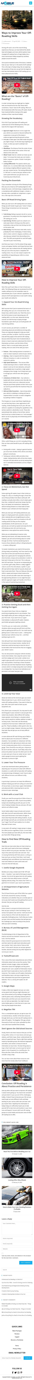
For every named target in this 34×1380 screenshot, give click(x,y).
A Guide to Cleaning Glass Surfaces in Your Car (13, 1294)
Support (17, 1337)
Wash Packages (17, 1331)
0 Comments (6, 43)
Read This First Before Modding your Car (17, 1151)
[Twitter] (15, 1372)
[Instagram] (18, 1372)
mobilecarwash (7, 41)
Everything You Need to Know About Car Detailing (18, 1312)
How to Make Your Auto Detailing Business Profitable (17, 1208)
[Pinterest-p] (21, 1372)
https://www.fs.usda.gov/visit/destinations (14, 908)
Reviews (17, 1334)
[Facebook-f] (12, 1372)
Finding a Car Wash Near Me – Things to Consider (18, 1309)
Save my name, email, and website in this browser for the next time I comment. (16, 1257)
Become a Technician (17, 1340)
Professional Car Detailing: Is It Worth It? (12, 1279)
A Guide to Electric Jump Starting (10, 1291)
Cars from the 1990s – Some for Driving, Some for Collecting (17, 1282)
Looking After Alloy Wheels (17, 1180)
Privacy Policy (17, 1348)
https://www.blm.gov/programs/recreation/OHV (16, 941)
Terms (17, 1345)
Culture (25, 41)
